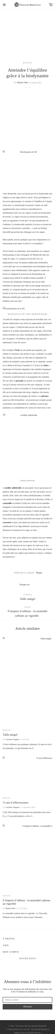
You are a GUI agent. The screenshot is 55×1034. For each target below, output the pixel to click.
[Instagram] (30, 965)
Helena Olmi (22, 82)
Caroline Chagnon (12, 739)
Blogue (27, 63)
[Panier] (50, 4)
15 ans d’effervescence (15, 802)
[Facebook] (33, 584)
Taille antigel (10, 734)
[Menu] (4, 4)
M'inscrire (27, 1006)
